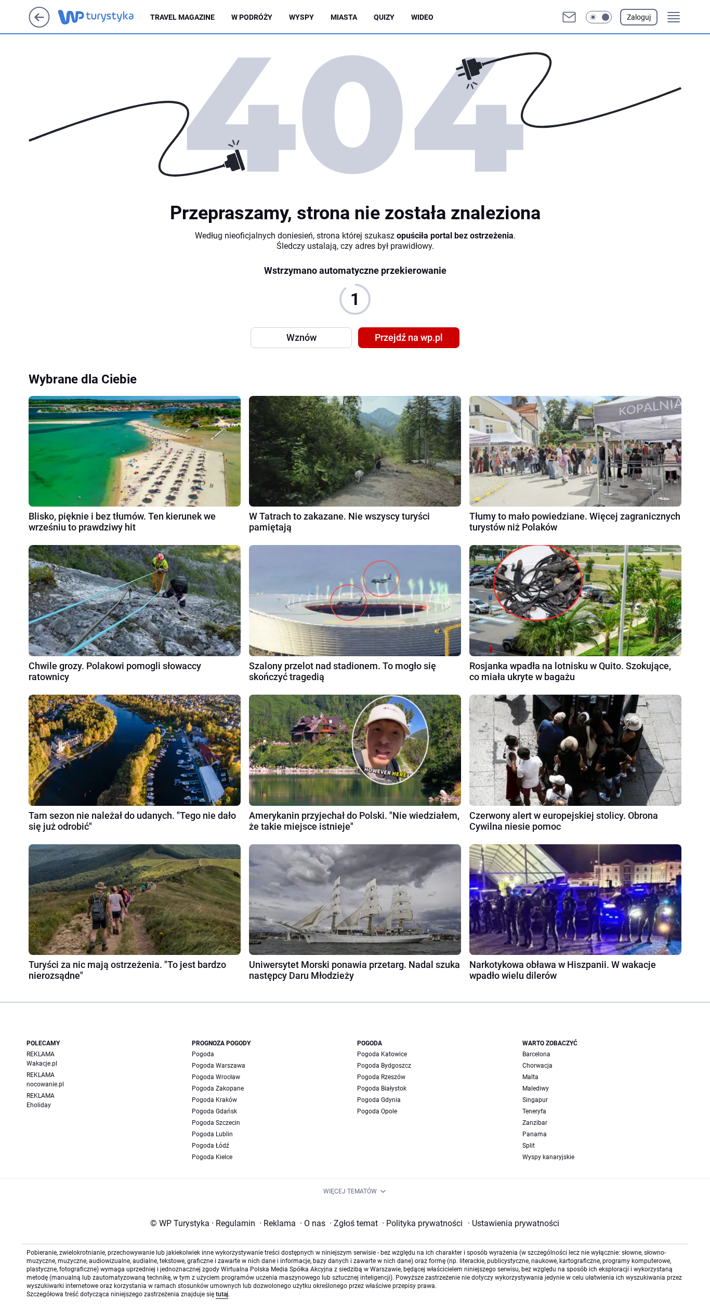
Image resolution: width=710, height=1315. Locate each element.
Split (528, 1145)
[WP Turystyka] (104, 17)
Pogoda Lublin (212, 1134)
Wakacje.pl (42, 1063)
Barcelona (536, 1054)
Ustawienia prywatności (513, 1223)
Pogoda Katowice (382, 1054)
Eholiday (39, 1105)
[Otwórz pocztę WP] (569, 17)
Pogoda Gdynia (379, 1100)
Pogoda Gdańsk (214, 1111)
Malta (530, 1077)
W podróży (251, 17)
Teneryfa (534, 1111)
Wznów (301, 337)
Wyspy (301, 17)
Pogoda (203, 1054)
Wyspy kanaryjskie (548, 1157)
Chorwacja (537, 1065)
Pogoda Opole (377, 1111)
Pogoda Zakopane (218, 1088)
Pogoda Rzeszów (381, 1077)
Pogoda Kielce (212, 1157)
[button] (599, 17)
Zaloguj (639, 17)
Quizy (384, 17)
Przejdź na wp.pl (409, 337)
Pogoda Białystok (381, 1088)
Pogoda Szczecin (216, 1122)
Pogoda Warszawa (218, 1065)
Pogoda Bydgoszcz (384, 1065)
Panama (534, 1134)
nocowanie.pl (45, 1084)
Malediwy (535, 1088)
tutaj (222, 1294)
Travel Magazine (182, 17)
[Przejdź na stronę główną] (39, 25)
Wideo (422, 17)
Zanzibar (534, 1122)
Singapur (535, 1100)
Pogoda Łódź (210, 1145)
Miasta (344, 17)
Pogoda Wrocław (216, 1077)
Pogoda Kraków (214, 1100)
